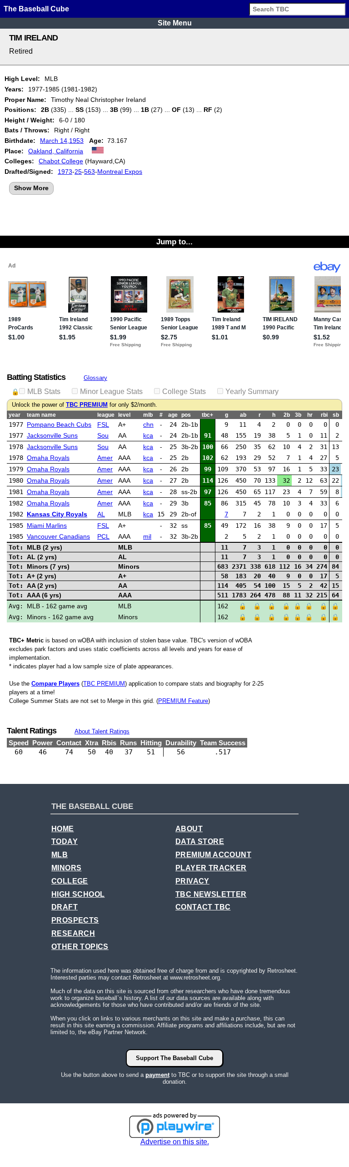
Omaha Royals (48, 457)
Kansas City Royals (57, 514)
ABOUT (189, 829)
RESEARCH (73, 933)
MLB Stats (43, 391)
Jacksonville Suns (52, 435)
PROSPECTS (75, 920)
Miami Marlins (47, 525)
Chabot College (61, 161)
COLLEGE (69, 881)
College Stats (184, 391)
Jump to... (174, 241)
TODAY (64, 841)
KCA (148, 435)
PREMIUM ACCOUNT (213, 855)
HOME (62, 829)
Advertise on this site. (174, 1142)
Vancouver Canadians (58, 536)
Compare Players (55, 683)
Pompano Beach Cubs (59, 424)
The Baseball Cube (36, 9)
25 (78, 171)
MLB (59, 855)
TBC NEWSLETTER (211, 894)
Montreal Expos (119, 171)
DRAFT (64, 907)
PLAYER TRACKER (211, 868)
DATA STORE (199, 841)
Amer (105, 457)
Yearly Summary (252, 391)
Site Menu (175, 23)
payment (157, 1074)
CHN (148, 424)
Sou (103, 435)
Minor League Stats (111, 391)
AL (101, 514)
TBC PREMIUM (87, 405)
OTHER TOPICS (80, 946)
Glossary (95, 377)
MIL (147, 536)
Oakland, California (55, 151)
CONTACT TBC (202, 907)
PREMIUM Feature (183, 700)
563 (89, 171)
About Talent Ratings (102, 731)
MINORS (66, 868)
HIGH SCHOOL (78, 894)
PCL (103, 536)
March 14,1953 (62, 140)
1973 (65, 171)
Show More (31, 188)
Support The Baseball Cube (174, 1058)
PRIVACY (192, 881)
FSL (103, 424)
